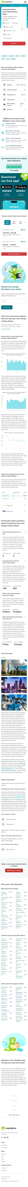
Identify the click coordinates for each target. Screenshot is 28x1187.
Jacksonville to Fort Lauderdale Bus (19, 952)
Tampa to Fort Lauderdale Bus (19, 917)
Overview (11, 56)
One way (7, 23)
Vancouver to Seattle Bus (4, 1006)
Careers (3, 1161)
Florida (14, 1105)
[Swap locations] (22, 29)
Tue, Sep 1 (8, 34)
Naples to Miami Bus (3, 952)
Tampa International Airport (8, 770)
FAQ (3, 59)
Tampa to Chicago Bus (19, 905)
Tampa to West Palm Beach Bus (4, 899)
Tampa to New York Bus (3, 911)
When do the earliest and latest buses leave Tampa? (11, 594)
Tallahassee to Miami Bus (19, 971)
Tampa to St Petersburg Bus (5, 916)
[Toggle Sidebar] (25, 2)
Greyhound (5, 498)
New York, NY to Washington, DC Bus (19, 1001)
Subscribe (6, 307)
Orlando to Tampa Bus (18, 957)
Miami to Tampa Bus (4, 968)
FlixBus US (5, 495)
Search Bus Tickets (14, 870)
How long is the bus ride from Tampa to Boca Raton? (11, 561)
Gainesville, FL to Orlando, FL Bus (4, 948)
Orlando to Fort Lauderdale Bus (18, 966)
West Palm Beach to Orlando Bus (4, 964)
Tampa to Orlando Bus (4, 907)
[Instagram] (2, 1137)
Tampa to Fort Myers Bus (4, 903)
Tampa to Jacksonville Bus (19, 901)
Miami (23, 795)
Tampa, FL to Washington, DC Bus (19, 926)
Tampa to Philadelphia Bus (4, 894)
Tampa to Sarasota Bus (20, 913)
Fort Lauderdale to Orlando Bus (19, 976)
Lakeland (3, 768)
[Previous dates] (2, 222)
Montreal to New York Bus (19, 1017)
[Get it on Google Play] (20, 187)
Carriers (23, 56)
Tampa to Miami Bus (18, 896)
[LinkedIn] (7, 1137)
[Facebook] (5, 1137)
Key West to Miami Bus (4, 959)
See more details (5, 329)
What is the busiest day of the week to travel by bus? (12, 617)
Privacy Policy (4, 1178)
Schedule (4, 56)
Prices (17, 56)
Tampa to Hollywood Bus (19, 909)
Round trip (15, 23)
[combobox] (14, 27)
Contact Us (4, 1168)
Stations (13, 59)
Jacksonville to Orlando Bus (4, 943)
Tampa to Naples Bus (4, 919)
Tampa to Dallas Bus (18, 893)
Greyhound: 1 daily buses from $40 (10, 326)
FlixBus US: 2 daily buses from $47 (10, 324)
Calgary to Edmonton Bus (4, 999)
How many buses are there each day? (12, 532)
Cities (7, 59)
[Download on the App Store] (6, 187)
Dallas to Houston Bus (19, 1005)
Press (2, 1159)
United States (14, 1100)
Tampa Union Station (7, 761)
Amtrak (21, 763)
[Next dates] (25, 222)
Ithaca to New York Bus (19, 1020)
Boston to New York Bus (4, 988)
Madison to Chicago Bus (19, 1013)
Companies (4, 1170)
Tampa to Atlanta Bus (18, 921)
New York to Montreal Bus (4, 1019)
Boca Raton (14, 1110)
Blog (2, 1156)
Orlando (20, 766)
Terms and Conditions (5, 1176)
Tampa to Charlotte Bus (4, 923)
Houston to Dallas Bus (4, 991)
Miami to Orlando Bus (19, 947)
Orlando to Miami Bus (3, 939)
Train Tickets (4, 1147)
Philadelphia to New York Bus (19, 993)
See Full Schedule (14, 254)
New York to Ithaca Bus (4, 1002)
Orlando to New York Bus (3, 973)
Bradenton (10, 768)
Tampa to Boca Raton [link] (14, 1115)
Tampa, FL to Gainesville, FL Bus (4, 928)
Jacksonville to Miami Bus (19, 939)
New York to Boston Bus (4, 995)
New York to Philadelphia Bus (19, 989)
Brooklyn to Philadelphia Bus (5, 1010)
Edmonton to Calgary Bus (19, 997)
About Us (3, 1154)
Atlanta (6, 797)
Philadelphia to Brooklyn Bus (19, 1009)
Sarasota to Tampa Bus (20, 961)
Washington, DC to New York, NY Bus (4, 1014)
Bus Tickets (14, 1095)
